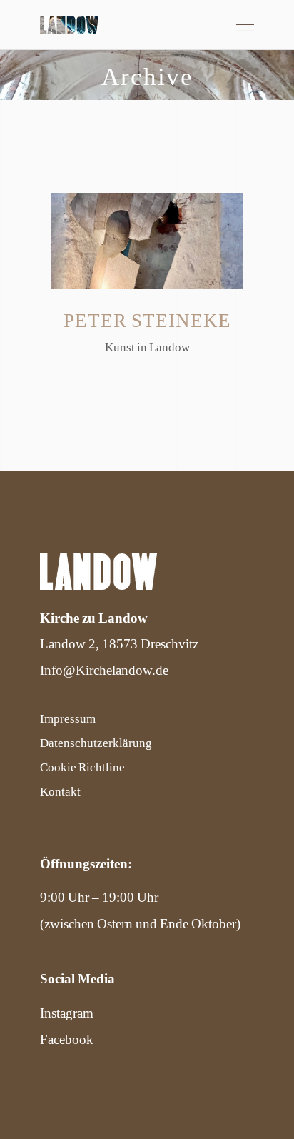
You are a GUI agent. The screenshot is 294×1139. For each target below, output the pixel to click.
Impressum (68, 718)
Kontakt (60, 790)
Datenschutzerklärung (96, 742)
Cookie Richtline (82, 766)
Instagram (66, 1012)
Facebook (66, 1038)
